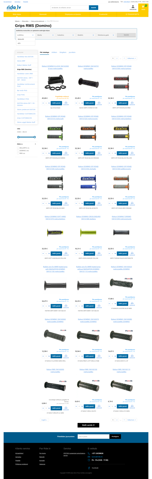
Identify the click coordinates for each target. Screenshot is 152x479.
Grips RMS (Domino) (24, 69)
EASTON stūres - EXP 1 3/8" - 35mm (25, 79)
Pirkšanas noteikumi (21, 464)
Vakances (42, 464)
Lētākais (54, 52)
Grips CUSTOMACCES (24, 118)
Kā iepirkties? (8, 2)
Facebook (95, 468)
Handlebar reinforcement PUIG (26, 85)
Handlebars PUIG (23, 99)
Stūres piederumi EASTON (26, 109)
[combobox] (25, 35)
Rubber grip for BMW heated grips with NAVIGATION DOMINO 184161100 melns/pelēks (55, 269)
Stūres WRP (21, 61)
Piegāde (25, 2)
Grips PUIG (21, 95)
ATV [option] (19, 43)
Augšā (43, 420)
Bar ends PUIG (22, 90)
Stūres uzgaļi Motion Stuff (26, 122)
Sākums (17, 21)
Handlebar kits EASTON (25, 57)
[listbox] (25, 41)
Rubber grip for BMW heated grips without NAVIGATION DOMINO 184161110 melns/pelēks (88, 269)
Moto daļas (25, 21)
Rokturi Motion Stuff (24, 65)
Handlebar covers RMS (25, 74)
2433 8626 (127, 2)
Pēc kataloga (44, 52)
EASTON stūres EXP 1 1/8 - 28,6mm (26, 104)
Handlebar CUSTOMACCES (26, 114)
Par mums (42, 453)
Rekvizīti (41, 457)
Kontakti (42, 460)
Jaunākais (72, 52)
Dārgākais (63, 52)
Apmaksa (17, 2)
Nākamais (130, 58)
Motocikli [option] (21, 39)
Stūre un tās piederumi (37, 21)
